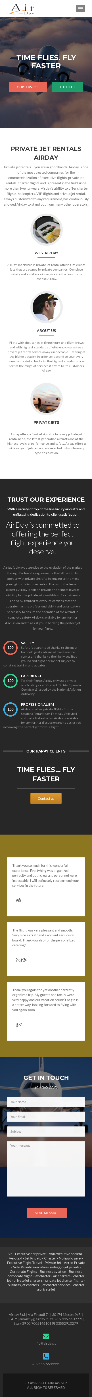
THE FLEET (67, 87)
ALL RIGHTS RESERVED (46, 1387)
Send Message (47, 1213)
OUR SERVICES (28, 87)
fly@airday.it (46, 1343)
